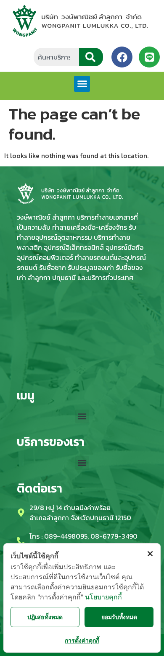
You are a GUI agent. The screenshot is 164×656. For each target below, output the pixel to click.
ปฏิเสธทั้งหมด (45, 616)
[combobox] (56, 57)
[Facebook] (121, 57)
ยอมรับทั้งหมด (119, 616)
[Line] (149, 57)
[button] (82, 84)
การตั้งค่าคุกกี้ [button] (82, 640)
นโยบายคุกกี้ (103, 597)
